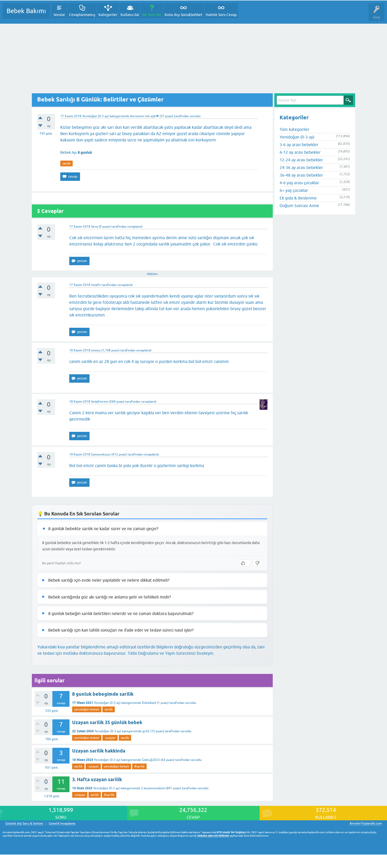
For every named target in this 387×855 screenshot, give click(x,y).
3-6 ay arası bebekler (299, 144)
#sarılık (139, 766)
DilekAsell (149, 703)
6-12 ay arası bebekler (300, 152)
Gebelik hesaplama (62, 823)
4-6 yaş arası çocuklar (299, 182)
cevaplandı (134, 226)
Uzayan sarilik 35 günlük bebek (107, 722)
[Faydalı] (244, 563)
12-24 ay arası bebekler (301, 159)
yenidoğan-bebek (86, 709)
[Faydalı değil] (257, 563)
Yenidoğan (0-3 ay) (95, 116)
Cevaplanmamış (82, 15)
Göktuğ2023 (151, 760)
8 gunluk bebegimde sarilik (102, 694)
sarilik (66, 163)
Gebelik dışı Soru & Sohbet (24, 823)
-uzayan (110, 738)
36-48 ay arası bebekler (301, 175)
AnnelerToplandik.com (366, 823)
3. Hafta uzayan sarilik (97, 779)
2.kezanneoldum (153, 788)
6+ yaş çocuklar (294, 190)
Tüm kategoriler (294, 129)
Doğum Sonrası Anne (299, 205)
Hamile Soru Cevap (221, 15)
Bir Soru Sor (151, 15)
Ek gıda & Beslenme (298, 198)
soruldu (195, 116)
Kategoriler (107, 15)
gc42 (146, 731)
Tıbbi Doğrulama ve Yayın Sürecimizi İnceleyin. (171, 653)
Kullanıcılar (130, 15)
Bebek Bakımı (26, 10)
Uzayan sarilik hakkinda (98, 751)
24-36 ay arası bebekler (301, 167)
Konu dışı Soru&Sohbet (183, 15)
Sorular (59, 15)
